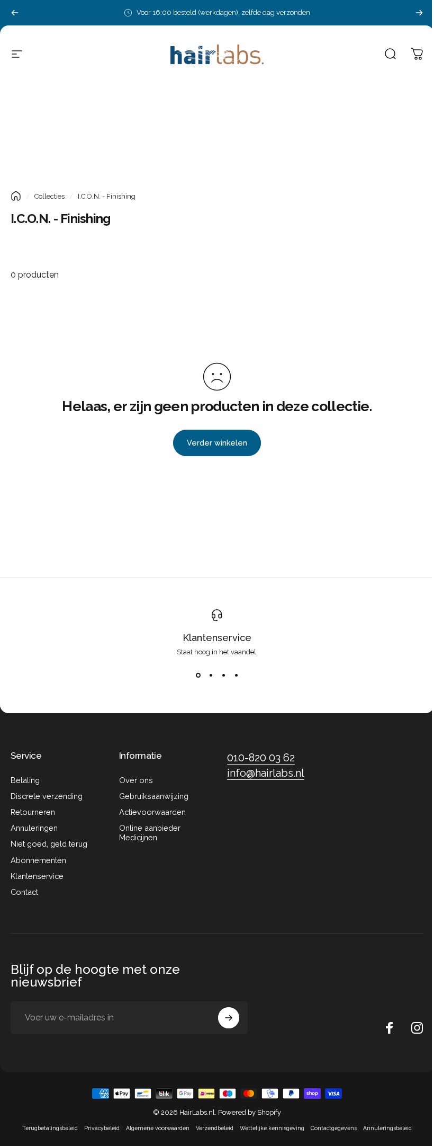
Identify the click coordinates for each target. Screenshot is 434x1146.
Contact (24, 891)
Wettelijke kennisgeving (272, 1128)
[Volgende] (419, 12)
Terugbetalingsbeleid (50, 1128)
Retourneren (33, 811)
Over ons (136, 780)
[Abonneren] (228, 1017)
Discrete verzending (47, 796)
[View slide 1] (198, 675)
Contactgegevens (334, 1128)
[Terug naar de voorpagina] (16, 196)
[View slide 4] (236, 675)
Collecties (49, 196)
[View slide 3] (223, 675)
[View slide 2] (210, 675)
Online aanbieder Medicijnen (149, 832)
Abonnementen (38, 860)
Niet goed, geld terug (49, 843)
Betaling (25, 780)
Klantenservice (217, 637)
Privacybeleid (102, 1128)
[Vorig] (14, 12)
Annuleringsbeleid (387, 1128)
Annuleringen (34, 827)
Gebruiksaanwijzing (153, 796)
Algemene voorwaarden (157, 1128)
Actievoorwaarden (152, 811)
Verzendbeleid (214, 1128)
